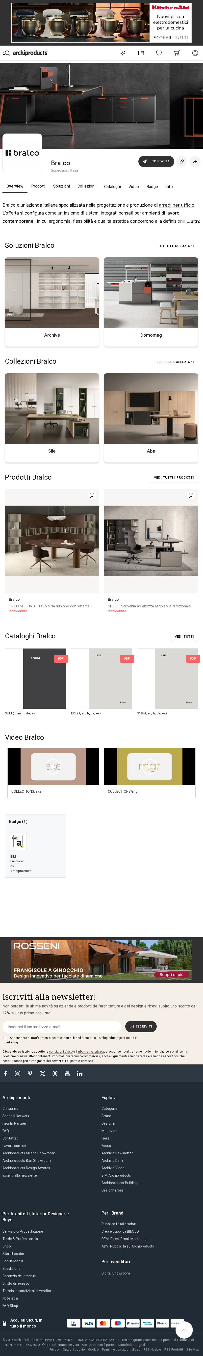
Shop (6, 1246)
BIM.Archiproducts (116, 1175)
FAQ (5, 1131)
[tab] (18, 1097)
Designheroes (113, 1190)
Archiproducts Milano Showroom (28, 1153)
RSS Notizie (152, 1349)
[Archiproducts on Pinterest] (30, 1073)
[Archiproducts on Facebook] (7, 1073)
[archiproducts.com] (30, 53)
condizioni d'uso (61, 1051)
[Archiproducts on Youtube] (68, 1073)
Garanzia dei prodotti (19, 1276)
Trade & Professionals (20, 1239)
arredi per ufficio (176, 205)
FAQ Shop (10, 1306)
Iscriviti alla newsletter (20, 1175)
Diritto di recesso (15, 1283)
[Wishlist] (159, 53)
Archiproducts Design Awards (26, 1168)
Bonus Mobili (12, 1261)
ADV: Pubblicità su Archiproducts (128, 1246)
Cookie (93, 1349)
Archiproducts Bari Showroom (26, 1161)
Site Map (192, 1349)
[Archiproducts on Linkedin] (79, 1073)
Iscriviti (144, 1026)
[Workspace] (141, 53)
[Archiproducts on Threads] (55, 1073)
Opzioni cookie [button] (74, 1349)
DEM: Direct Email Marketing (124, 1239)
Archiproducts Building (120, 1183)
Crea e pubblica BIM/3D (120, 1231)
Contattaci (10, 1138)
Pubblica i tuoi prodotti (119, 1224)
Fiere (105, 1138)
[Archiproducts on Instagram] (18, 1073)
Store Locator (13, 1254)
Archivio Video (113, 1168)
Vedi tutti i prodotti (174, 477)
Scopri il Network (15, 1116)
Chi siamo (10, 1109)
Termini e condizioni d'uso (121, 1349)
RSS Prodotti (173, 1349)
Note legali (10, 1298)
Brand (106, 1116)
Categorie (109, 1109)
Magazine (110, 1131)
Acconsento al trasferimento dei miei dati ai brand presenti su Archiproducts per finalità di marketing (70, 1040)
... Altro (194, 221)
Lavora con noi (14, 1146)
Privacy (55, 1349)
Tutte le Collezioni (175, 362)
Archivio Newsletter (117, 1153)
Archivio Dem (112, 1161)
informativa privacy (90, 1051)
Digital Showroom (116, 1273)
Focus (106, 1146)
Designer (109, 1123)
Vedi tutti (184, 636)
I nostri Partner (14, 1123)
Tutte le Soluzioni (176, 246)
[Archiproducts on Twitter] (43, 1073)
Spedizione (11, 1269)
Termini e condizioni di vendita (26, 1291)
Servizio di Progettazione (22, 1231)
